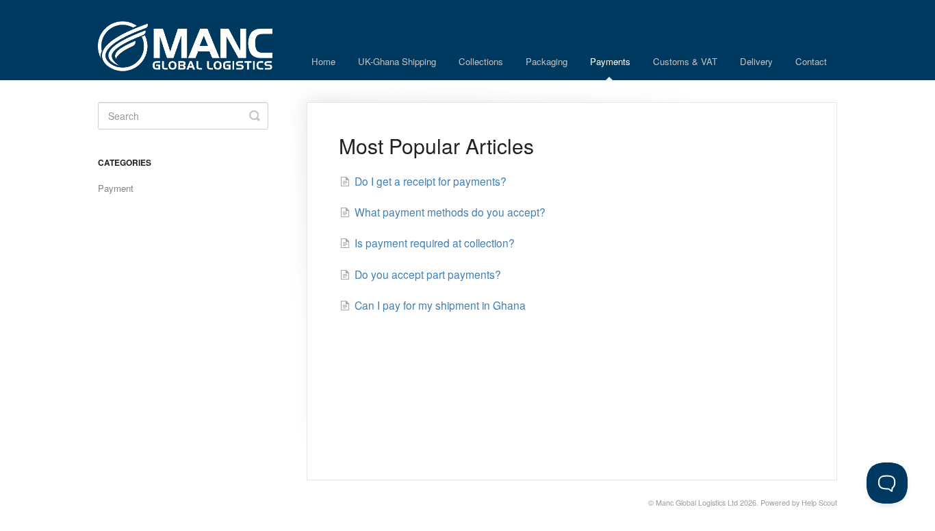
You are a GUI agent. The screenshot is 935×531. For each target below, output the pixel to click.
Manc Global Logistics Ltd (697, 502)
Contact (811, 61)
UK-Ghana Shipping (397, 61)
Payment (115, 188)
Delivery (756, 61)
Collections (481, 61)
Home (323, 61)
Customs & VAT (685, 61)
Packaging (546, 61)
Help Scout (819, 502)
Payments (610, 61)
